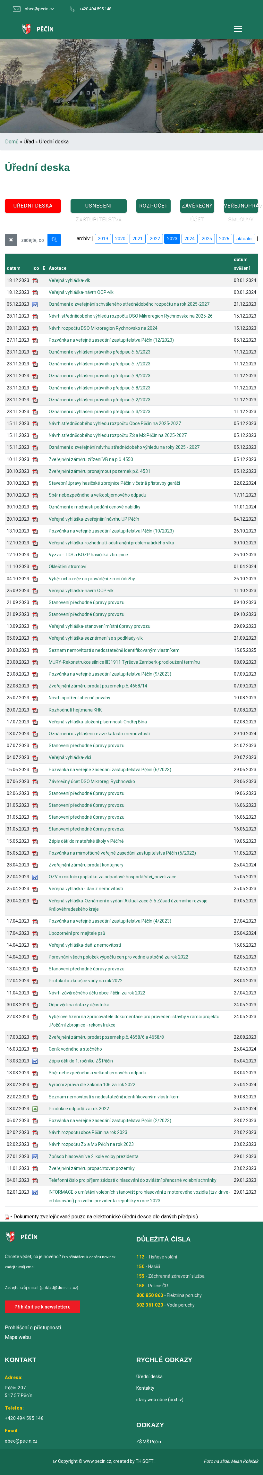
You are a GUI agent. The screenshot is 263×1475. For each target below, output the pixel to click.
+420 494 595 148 (95, 8)
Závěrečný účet (197, 208)
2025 (207, 238)
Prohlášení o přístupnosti (33, 1328)
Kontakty (145, 1388)
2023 (172, 238)
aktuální (244, 238)
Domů (12, 142)
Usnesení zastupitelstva (99, 208)
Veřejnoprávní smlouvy (241, 208)
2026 (224, 238)
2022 (155, 238)
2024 (189, 238)
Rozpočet (153, 206)
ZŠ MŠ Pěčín (148, 1441)
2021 (137, 238)
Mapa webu (18, 1337)
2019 (103, 238)
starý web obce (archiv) (159, 1399)
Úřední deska (33, 206)
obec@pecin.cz (39, 8)
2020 (120, 238)
